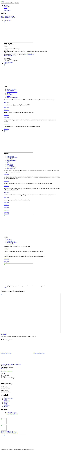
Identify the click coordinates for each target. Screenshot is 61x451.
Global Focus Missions (12, 157)
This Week (9, 239)
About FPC (6, 63)
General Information (8, 62)
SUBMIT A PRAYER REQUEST (9, 431)
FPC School (9, 94)
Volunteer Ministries (11, 166)
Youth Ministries (10, 158)
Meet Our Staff (10, 90)
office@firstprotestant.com (7, 371)
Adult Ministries (10, 156)
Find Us (5, 8)
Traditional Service (11, 241)
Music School (10, 164)
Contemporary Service (12, 242)
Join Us (8, 93)
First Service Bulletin (11, 412)
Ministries (6, 130)
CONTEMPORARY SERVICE (8, 17)
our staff (5, 399)
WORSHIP (6, 214)
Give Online (6, 262)
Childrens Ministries (11, 160)
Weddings (9, 96)
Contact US (6, 6)
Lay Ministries (10, 165)
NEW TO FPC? (7, 20)
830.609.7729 (4, 368)
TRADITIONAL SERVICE (7, 16)
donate (5, 287)
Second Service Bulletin (12, 414)
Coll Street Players (11, 168)
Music (8, 162)
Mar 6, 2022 (3, 334)
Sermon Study (10, 243)
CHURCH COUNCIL (12, 92)
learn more (6, 102)
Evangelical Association (12, 97)
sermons (5, 403)
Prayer (8, 161)
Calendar (6, 5)
